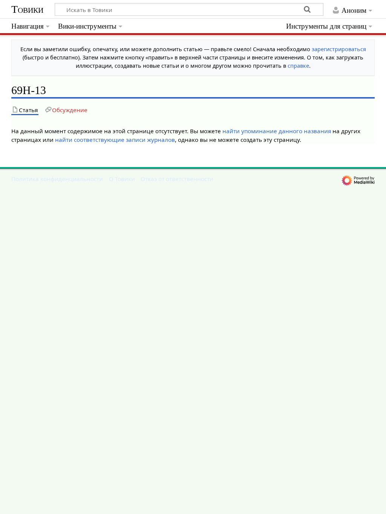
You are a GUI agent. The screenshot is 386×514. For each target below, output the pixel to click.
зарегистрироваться (339, 49)
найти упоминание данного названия (276, 131)
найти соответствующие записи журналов (115, 139)
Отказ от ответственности (177, 178)
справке (298, 65)
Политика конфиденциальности (57, 178)
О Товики (122, 178)
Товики (27, 9)
